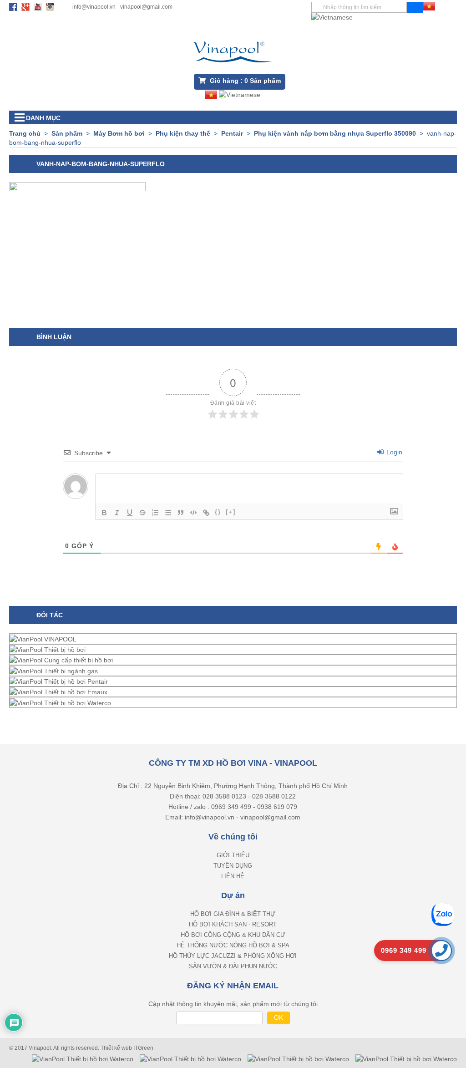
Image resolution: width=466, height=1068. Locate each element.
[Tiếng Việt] (429, 5)
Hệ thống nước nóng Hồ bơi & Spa (233, 945)
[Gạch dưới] (129, 512)
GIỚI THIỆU (233, 855)
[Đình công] (142, 512)
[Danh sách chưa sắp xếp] (168, 512)
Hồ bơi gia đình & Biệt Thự (232, 913)
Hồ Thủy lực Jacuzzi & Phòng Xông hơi (233, 955)
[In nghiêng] (117, 512)
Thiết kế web (117, 1048)
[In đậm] (104, 512)
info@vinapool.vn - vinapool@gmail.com (122, 7)
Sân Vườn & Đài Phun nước (233, 966)
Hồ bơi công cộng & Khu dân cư (233, 934)
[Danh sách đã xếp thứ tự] (155, 512)
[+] (231, 512)
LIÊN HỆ (232, 876)
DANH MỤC (43, 118)
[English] (332, 16)
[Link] (206, 512)
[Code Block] (193, 512)
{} (218, 512)
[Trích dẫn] (180, 512)
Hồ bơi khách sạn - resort (233, 924)
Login (393, 452)
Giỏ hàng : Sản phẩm (244, 80)
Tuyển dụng (232, 865)
